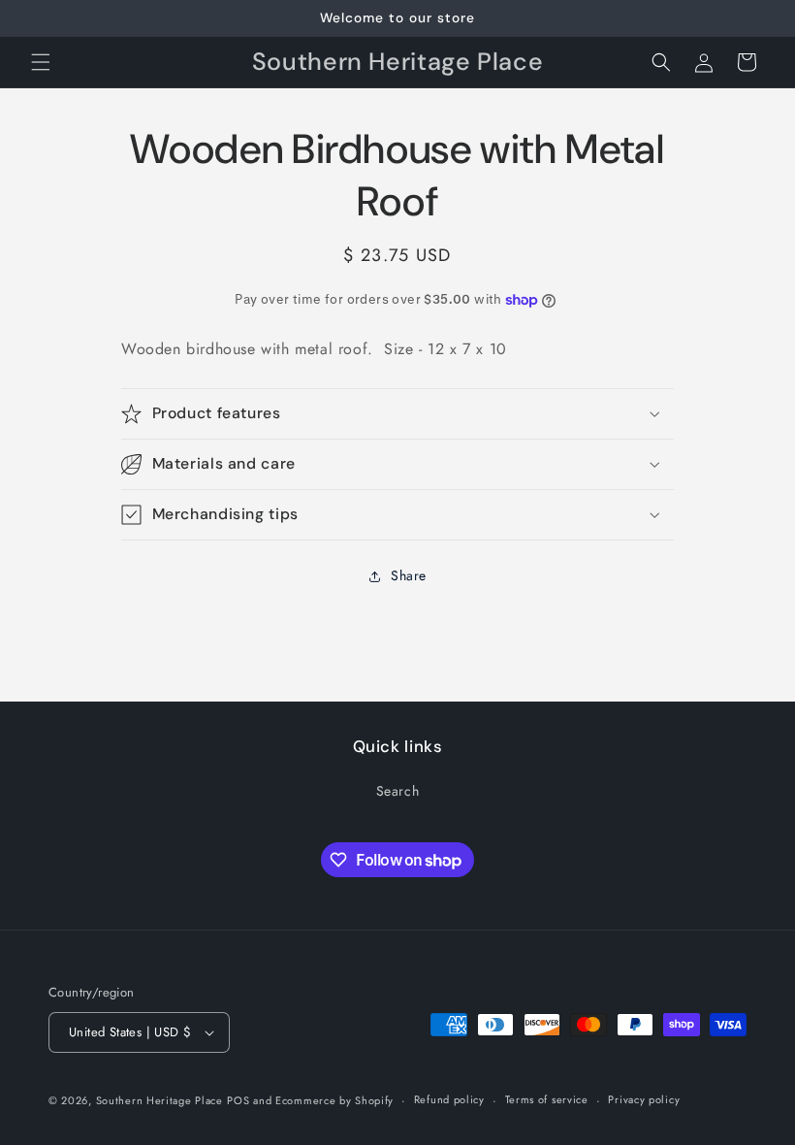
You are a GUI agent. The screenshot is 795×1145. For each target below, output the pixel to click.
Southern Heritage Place (159, 1100)
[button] (40, 62)
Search (398, 791)
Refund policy (449, 1099)
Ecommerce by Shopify (334, 1100)
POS (238, 1100)
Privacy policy (644, 1099)
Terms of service (546, 1099)
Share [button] (409, 575)
